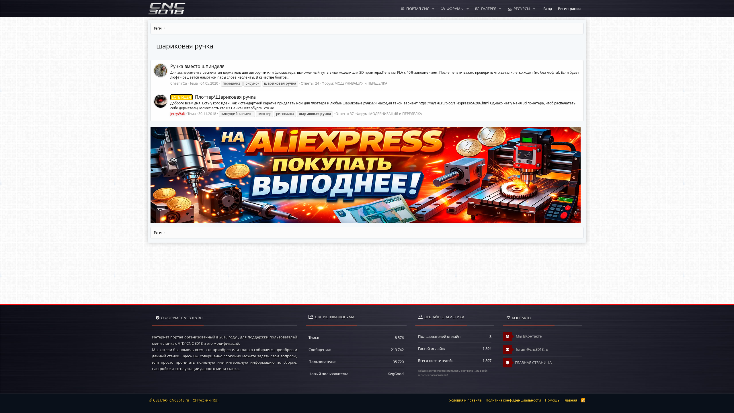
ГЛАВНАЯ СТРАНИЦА (533, 362)
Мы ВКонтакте (528, 336)
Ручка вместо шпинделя (197, 66)
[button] (433, 8)
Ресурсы (522, 8)
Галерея (488, 8)
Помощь (552, 400)
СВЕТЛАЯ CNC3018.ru (170, 400)
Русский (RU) (207, 400)
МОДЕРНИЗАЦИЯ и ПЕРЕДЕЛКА (361, 83)
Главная (570, 400)
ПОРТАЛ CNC (417, 8)
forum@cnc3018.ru (531, 349)
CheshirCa (178, 83)
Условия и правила (465, 400)
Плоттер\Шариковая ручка (213, 97)
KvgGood (396, 373)
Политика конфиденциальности (513, 400)
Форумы (455, 8)
